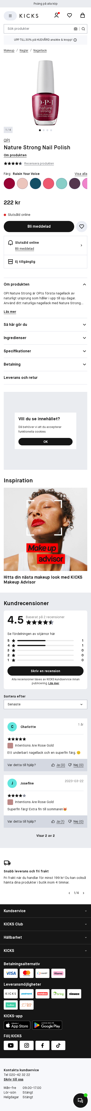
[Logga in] (56, 15)
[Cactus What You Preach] (61, 183)
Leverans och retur (21, 377)
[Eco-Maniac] (74, 183)
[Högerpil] (83, 893)
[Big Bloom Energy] (48, 183)
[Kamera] (75, 29)
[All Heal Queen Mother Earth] (35, 183)
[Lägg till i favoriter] (81, 226)
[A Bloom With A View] (9, 183)
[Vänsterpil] (69, 893)
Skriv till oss (13, 1079)
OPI (7, 140)
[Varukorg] (82, 15)
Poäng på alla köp (46, 4)
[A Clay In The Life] (22, 183)
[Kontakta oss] (80, 1100)
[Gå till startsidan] (29, 15)
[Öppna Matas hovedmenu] (10, 15)
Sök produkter (18, 29)
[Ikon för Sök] (83, 29)
